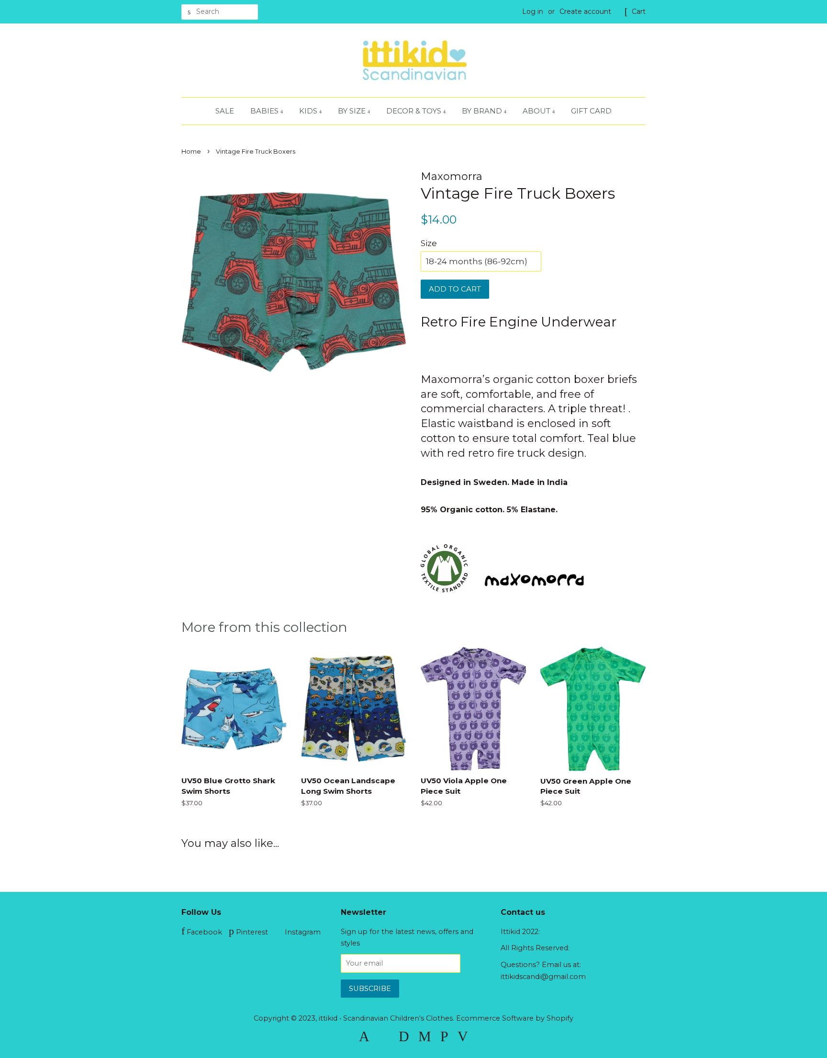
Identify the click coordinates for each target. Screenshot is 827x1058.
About (537, 110)
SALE (224, 110)
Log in (532, 11)
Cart (639, 11)
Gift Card (591, 110)
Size (429, 243)
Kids (309, 110)
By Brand (483, 110)
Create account (585, 11)
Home (191, 151)
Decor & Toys (414, 110)
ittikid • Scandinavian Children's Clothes (386, 1018)
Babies (265, 110)
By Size (353, 110)
